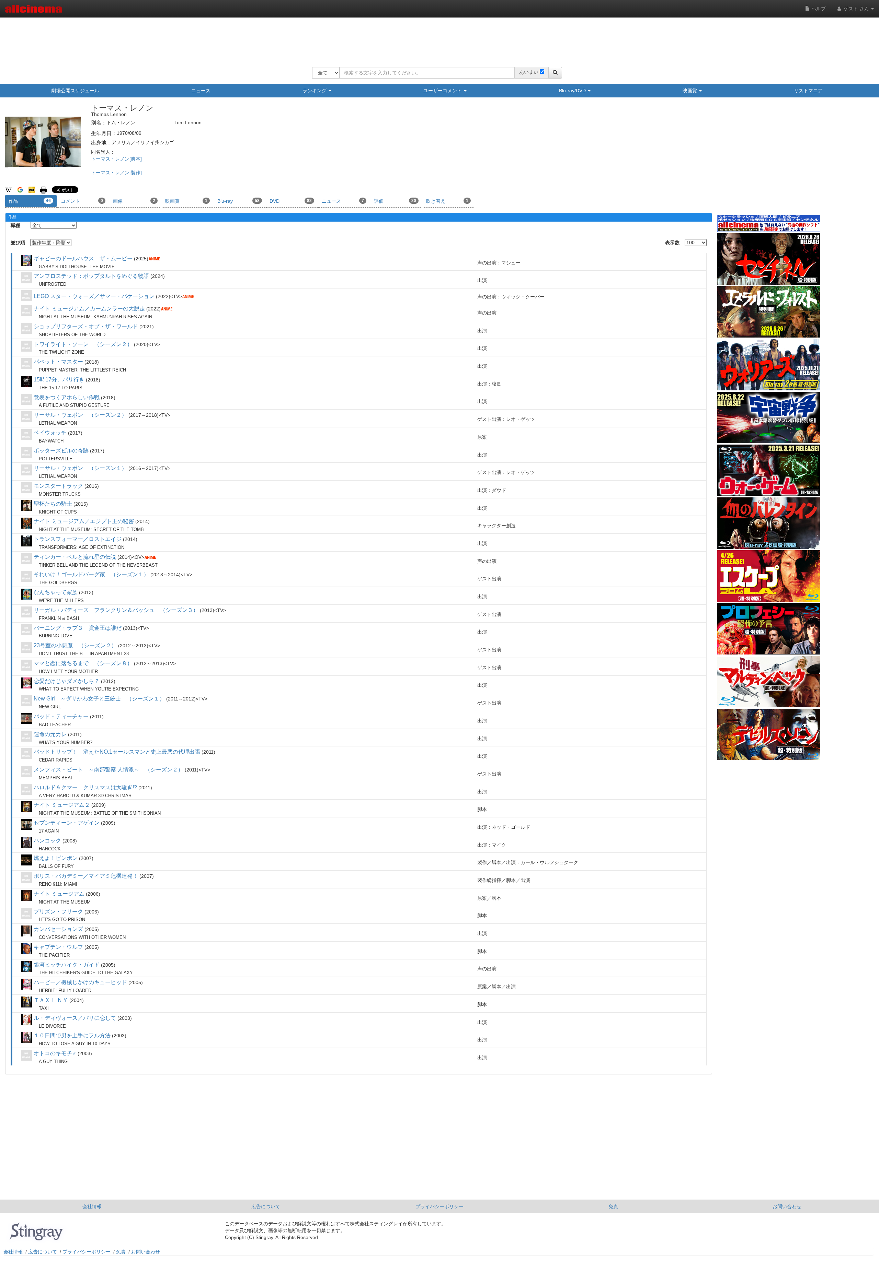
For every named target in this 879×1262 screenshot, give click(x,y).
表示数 (672, 242)
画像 (134, 201)
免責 (613, 1206)
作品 (30, 201)
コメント (82, 201)
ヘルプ (818, 8)
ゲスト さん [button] (856, 8)
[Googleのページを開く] (20, 189)
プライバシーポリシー (439, 1206)
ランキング (315, 90)
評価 (395, 201)
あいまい (528, 72)
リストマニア (808, 90)
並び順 (18, 242)
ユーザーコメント (443, 90)
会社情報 (92, 1206)
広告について (265, 1206)
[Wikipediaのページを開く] (8, 189)
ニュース (200, 90)
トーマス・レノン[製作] (116, 172)
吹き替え (447, 201)
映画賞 (690, 90)
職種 (15, 225)
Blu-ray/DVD (573, 90)
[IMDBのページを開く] (31, 189)
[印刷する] (43, 189)
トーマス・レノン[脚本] (116, 159)
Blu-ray (238, 201)
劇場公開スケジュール (75, 90)
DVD (291, 201)
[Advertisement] (437, 37)
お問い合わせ (787, 1206)
